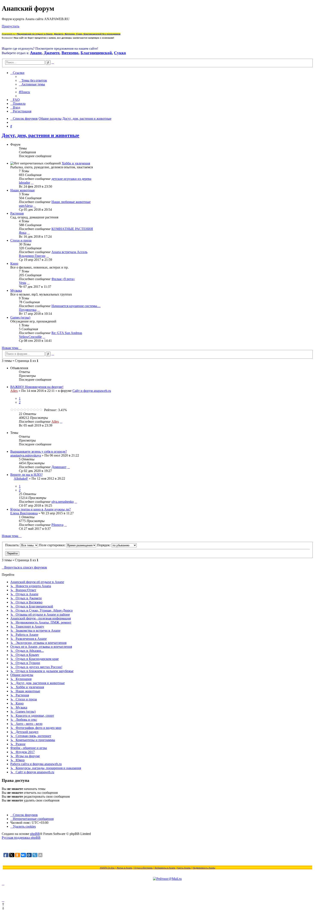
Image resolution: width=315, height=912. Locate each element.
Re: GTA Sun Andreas (66, 333)
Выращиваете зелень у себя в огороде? (38, 451)
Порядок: (104, 545)
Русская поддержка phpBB (21, 837)
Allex (14, 391)
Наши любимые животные (71, 202)
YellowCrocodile (30, 337)
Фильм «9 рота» (63, 279)
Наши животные (22, 190)
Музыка (16, 290)
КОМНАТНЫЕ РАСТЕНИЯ (72, 229)
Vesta (22, 283)
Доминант (58, 467)
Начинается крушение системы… (75, 306)
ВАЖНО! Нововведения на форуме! (36, 387)
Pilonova (57, 525)
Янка (22, 232)
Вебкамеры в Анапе (165, 868)
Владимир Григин (32, 256)
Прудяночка (27, 310)
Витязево (70, 53)
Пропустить (10, 26)
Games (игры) (20, 317)
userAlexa (26, 205)
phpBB (35, 834)
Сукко (120, 53)
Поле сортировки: (52, 545)
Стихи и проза (21, 240)
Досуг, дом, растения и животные (40, 135)
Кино (14, 263)
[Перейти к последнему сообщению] (61, 421)
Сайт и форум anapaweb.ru (91, 391)
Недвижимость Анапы (204, 868)
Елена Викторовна (24, 513)
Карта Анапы (184, 868)
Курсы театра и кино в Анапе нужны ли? (40, 509)
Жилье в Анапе (124, 868)
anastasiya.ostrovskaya (25, 455)
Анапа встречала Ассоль (69, 252)
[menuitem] (33, 80)
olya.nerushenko (62, 501)
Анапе (36, 53)
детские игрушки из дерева (71, 179)
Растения (17, 213)
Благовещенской (96, 53)
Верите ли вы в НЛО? (26, 474)
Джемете (51, 53)
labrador (24, 182)
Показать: (12, 545)
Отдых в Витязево (143, 868)
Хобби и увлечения (76, 163)
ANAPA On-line (107, 868)
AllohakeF (21, 478)
